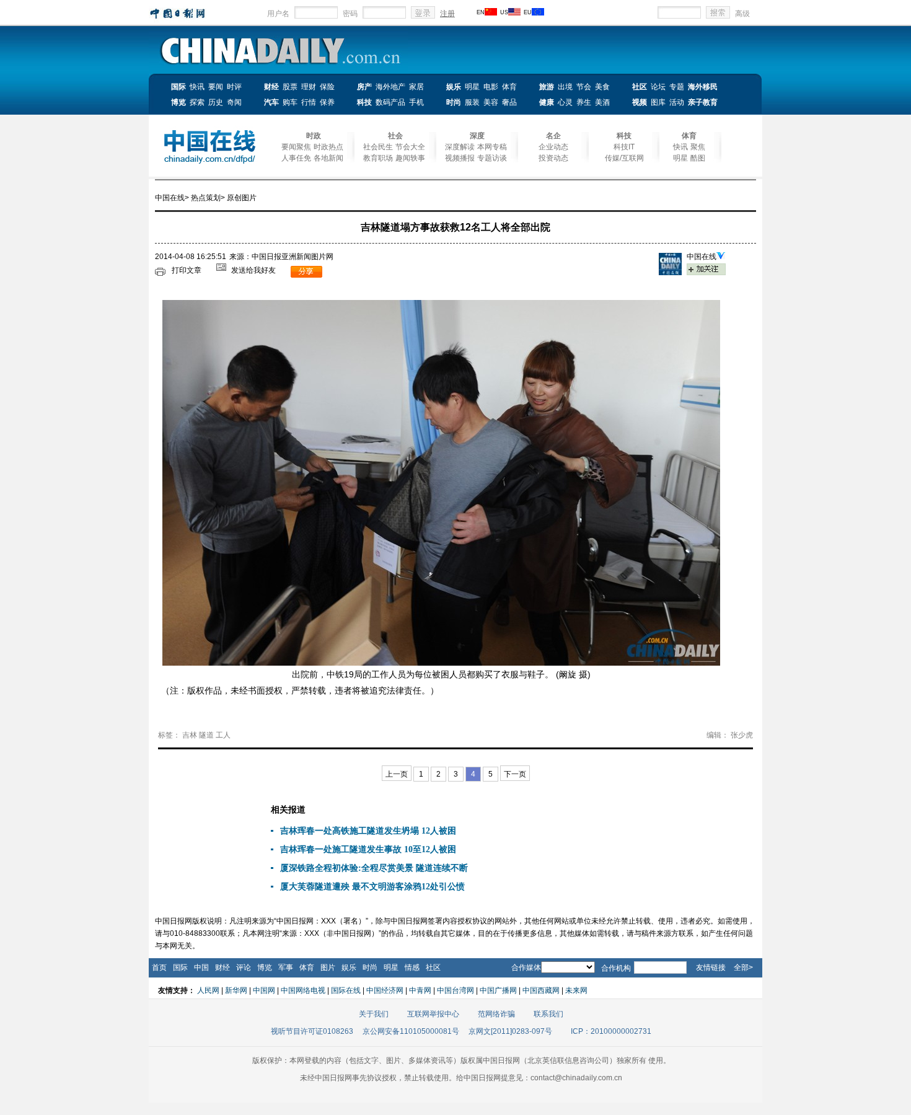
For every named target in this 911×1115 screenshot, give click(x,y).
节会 (583, 86)
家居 (416, 86)
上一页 (396, 774)
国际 (178, 86)
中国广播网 (498, 990)
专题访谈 (492, 158)
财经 (271, 86)
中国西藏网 (541, 990)
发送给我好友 (253, 270)
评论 (243, 967)
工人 (223, 735)
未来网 (576, 990)
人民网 (208, 990)
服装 (472, 102)
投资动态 (553, 158)
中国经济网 (384, 990)
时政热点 (328, 147)
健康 (546, 102)
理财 (308, 86)
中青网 (420, 990)
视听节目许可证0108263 (312, 1031)
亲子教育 (703, 102)
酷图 (697, 158)
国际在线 (346, 990)
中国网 (264, 990)
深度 (477, 135)
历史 (215, 102)
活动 (676, 102)
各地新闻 (328, 158)
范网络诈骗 (496, 1014)
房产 (364, 86)
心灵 (565, 102)
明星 (472, 86)
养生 (583, 102)
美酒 (602, 102)
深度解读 (460, 147)
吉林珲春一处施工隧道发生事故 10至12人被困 (368, 849)
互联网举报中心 (433, 1014)
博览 (178, 102)
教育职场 (378, 158)
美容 (490, 102)
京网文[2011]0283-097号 (510, 1031)
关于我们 (374, 1014)
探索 (197, 102)
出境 (565, 86)
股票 (290, 86)
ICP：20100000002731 (611, 1031)
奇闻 (234, 102)
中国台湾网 (455, 990)
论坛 (658, 86)
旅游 (546, 86)
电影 (490, 86)
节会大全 (410, 147)
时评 (234, 86)
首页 (159, 967)
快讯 (197, 86)
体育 (509, 86)
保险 (327, 86)
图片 (327, 967)
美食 (602, 86)
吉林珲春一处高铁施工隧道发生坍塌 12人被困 (368, 830)
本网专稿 (492, 147)
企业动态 (553, 147)
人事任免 (296, 158)
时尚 (453, 102)
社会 (395, 135)
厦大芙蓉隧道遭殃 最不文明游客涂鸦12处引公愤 (372, 886)
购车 (290, 102)
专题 (676, 86)
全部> (743, 967)
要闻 (215, 86)
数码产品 (390, 102)
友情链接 (711, 967)
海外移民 (703, 86)
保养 (327, 102)
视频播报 (460, 158)
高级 (742, 13)
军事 (285, 967)
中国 (201, 967)
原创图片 (242, 197)
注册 (447, 13)
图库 (658, 102)
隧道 (206, 735)
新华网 (236, 990)
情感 (412, 967)
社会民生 (378, 147)
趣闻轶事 (410, 158)
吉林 (189, 735)
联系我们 (548, 1014)
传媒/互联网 (624, 158)
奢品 (509, 102)
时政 (313, 135)
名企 (553, 135)
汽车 (271, 102)
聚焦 (697, 147)
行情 (308, 102)
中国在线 (170, 197)
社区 (639, 86)
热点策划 (206, 197)
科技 (364, 102)
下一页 (515, 774)
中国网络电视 (303, 990)
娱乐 (453, 86)
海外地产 (390, 86)
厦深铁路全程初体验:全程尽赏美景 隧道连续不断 (374, 868)
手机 (416, 102)
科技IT (624, 147)
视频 (639, 102)
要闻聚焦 (296, 147)
